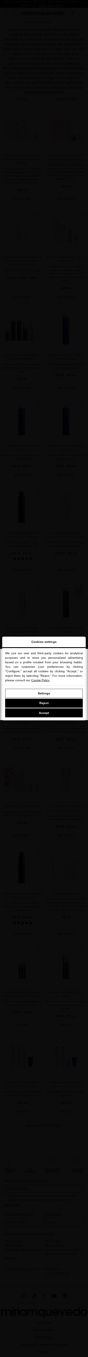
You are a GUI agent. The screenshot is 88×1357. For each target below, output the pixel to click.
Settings (44, 693)
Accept (44, 713)
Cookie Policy (40, 680)
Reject (44, 703)
